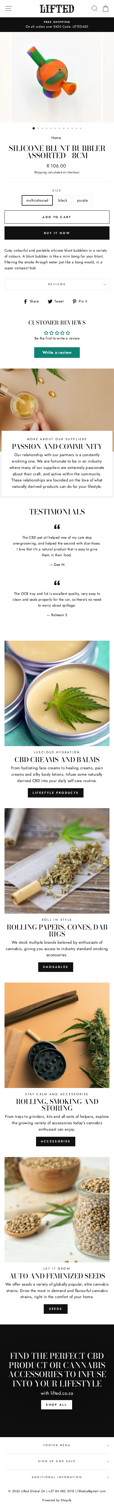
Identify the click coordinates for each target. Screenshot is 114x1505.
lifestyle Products (56, 793)
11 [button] (77, 129)
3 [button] (43, 129)
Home (56, 137)
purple (82, 200)
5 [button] (51, 129)
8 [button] (64, 129)
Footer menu (57, 1445)
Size (56, 191)
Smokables (56, 967)
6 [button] (55, 129)
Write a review (57, 352)
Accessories (56, 1141)
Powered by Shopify (56, 1500)
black (62, 200)
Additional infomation (57, 1477)
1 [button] (34, 128)
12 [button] (81, 129)
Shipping (40, 172)
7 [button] (60, 129)
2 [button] (38, 129)
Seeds (56, 1309)
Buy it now (57, 233)
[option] (57, 25)
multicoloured (37, 200)
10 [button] (72, 129)
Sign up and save (57, 1461)
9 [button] (68, 129)
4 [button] (47, 129)
